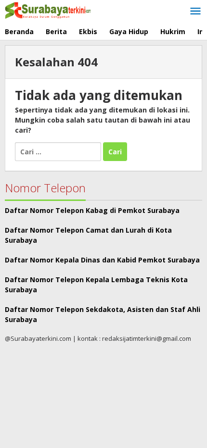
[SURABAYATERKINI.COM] (48, 9)
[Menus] (195, 11)
